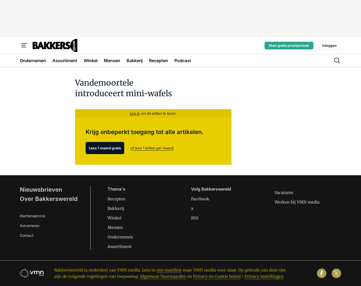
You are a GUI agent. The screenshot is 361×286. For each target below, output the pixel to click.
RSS (194, 217)
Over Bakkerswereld (49, 198)
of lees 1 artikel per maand (152, 148)
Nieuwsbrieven (41, 189)
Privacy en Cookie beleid (217, 276)
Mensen (115, 227)
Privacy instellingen (264, 276)
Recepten (116, 198)
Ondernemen (120, 236)
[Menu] (24, 45)
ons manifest (169, 270)
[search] (337, 60)
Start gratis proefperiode (289, 45)
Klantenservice (32, 216)
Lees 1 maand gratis (105, 148)
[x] (336, 273)
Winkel (115, 217)
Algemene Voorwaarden (163, 276)
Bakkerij (116, 208)
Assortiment (120, 246)
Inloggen (329, 45)
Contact (27, 235)
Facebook (200, 198)
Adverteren (29, 225)
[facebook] (321, 273)
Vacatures (284, 192)
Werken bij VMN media (297, 202)
